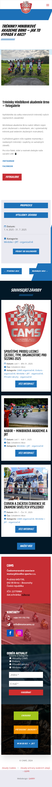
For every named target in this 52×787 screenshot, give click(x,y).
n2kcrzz (26, 594)
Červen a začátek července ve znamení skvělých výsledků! (24, 505)
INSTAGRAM (8, 161)
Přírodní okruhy (20, 664)
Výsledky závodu (26, 215)
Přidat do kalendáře (26, 251)
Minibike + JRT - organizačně (18, 242)
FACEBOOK (7, 166)
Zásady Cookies (9, 768)
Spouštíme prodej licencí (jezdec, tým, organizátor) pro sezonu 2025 (25, 355)
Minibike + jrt (26, 743)
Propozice (26, 205)
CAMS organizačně (25, 370)
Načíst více (26, 546)
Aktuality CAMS (20, 658)
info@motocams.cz (23, 624)
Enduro (16, 661)
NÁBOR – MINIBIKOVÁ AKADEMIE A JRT (25, 432)
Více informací (26, 384)
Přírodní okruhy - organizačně (18, 377)
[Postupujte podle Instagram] (19, 633)
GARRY (32, 778)
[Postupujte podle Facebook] (10, 633)
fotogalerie (12, 177)
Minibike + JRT (19, 667)
